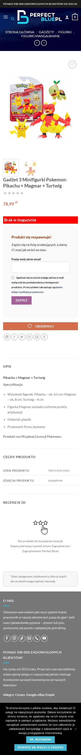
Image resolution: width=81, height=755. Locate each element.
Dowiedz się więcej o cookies (41, 747)
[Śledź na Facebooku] (7, 638)
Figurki (65, 32)
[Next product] (37, 43)
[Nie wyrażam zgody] (75, 730)
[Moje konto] (67, 17)
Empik (50, 695)
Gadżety (46, 32)
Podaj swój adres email (26, 259)
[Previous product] (44, 43)
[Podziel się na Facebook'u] (14, 336)
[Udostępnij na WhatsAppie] (7, 336)
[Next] (71, 107)
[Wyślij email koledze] (29, 336)
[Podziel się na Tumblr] (44, 336)
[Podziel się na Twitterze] (21, 336)
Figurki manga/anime (40, 36)
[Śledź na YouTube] (44, 638)
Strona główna (19, 32)
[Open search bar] (12, 18)
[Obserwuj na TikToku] (21, 638)
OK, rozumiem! (40, 739)
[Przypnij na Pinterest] (36, 336)
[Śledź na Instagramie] (14, 638)
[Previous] (10, 107)
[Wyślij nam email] (29, 638)
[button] (5, 17)
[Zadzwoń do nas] (36, 638)
